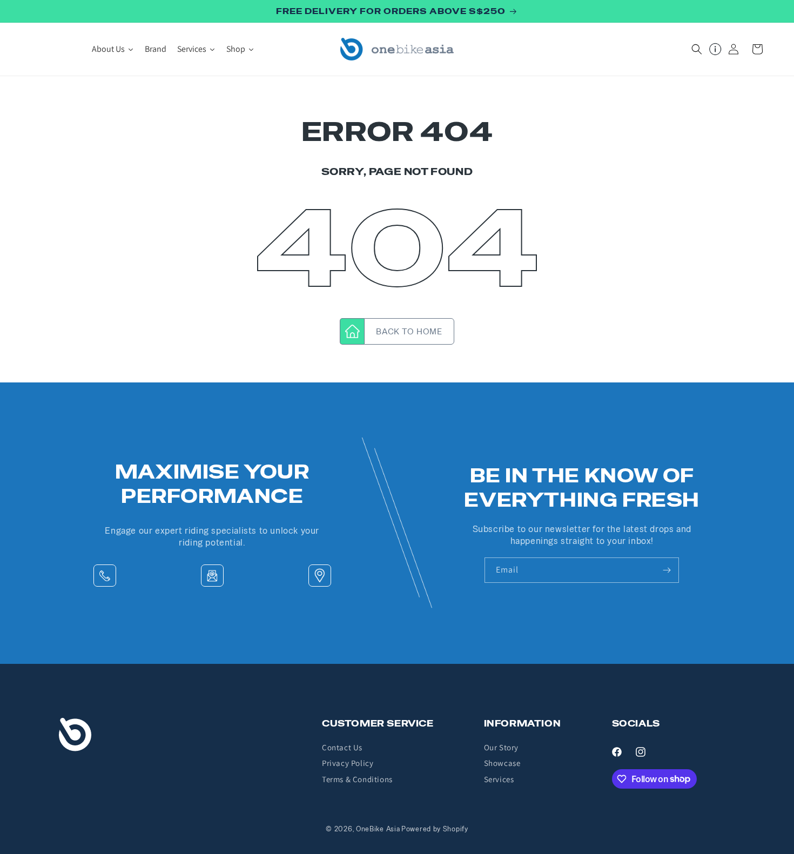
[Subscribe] (666, 570)
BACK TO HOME (409, 331)
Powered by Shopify (434, 828)
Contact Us (342, 747)
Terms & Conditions (357, 779)
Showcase (502, 763)
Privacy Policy (347, 763)
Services (499, 779)
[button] (697, 49)
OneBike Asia (378, 828)
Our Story (501, 747)
